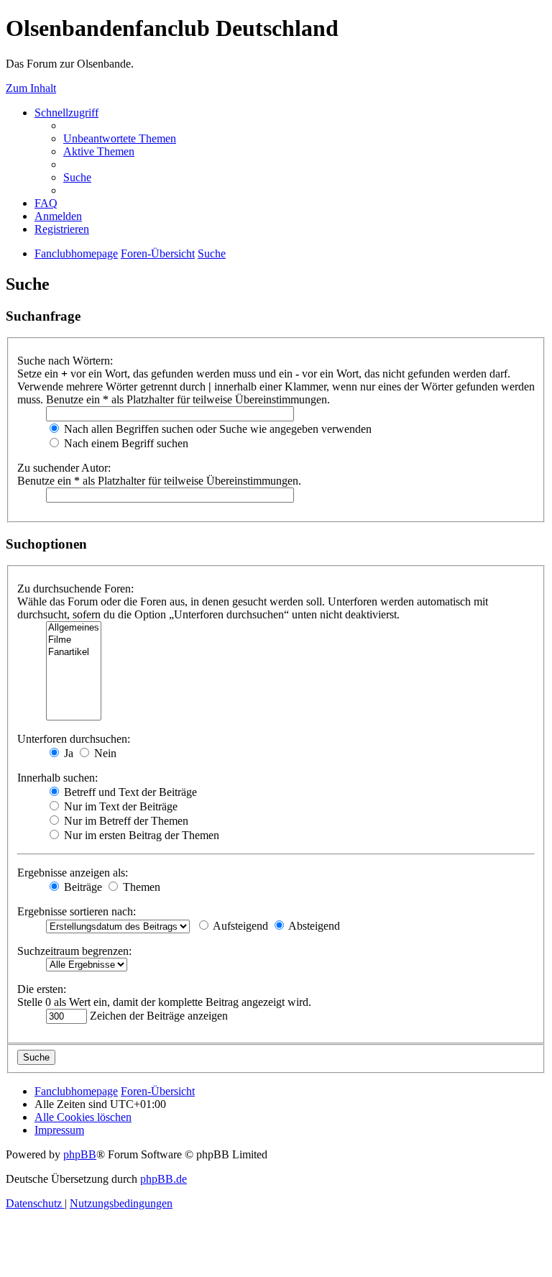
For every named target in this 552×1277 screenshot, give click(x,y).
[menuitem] (119, 138)
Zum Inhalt (31, 88)
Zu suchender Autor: (64, 468)
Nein (103, 753)
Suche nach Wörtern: (65, 360)
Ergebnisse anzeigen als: (72, 872)
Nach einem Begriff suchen (124, 443)
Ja (67, 753)
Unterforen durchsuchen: (73, 739)
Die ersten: (41, 989)
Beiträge (81, 887)
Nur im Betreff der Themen (124, 821)
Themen (140, 887)
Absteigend (313, 926)
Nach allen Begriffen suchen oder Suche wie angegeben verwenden (216, 429)
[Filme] (74, 640)
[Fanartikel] (74, 652)
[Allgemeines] (74, 628)
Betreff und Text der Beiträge (129, 792)
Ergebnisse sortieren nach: (76, 911)
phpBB (79, 1154)
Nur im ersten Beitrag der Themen (140, 835)
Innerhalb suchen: (57, 778)
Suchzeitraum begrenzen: (74, 951)
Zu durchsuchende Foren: (75, 588)
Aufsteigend (239, 926)
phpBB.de (163, 1179)
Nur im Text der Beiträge (119, 806)
